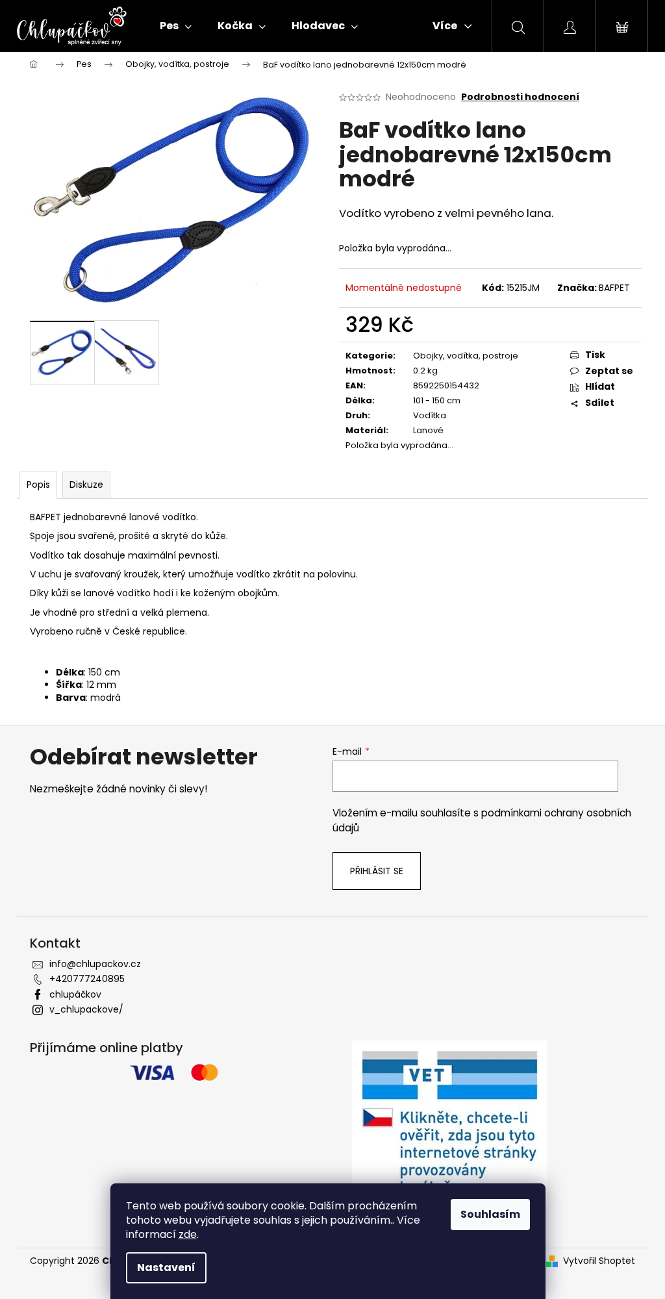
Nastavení (166, 1267)
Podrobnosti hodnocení (520, 97)
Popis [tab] (38, 484)
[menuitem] (176, 26)
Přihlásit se (376, 870)
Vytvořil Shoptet (599, 1261)
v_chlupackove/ (86, 1009)
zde (188, 1234)
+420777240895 (87, 978)
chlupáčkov (75, 994)
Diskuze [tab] (86, 484)
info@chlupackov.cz (95, 963)
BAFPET (614, 287)
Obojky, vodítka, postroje (465, 355)
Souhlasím (490, 1214)
